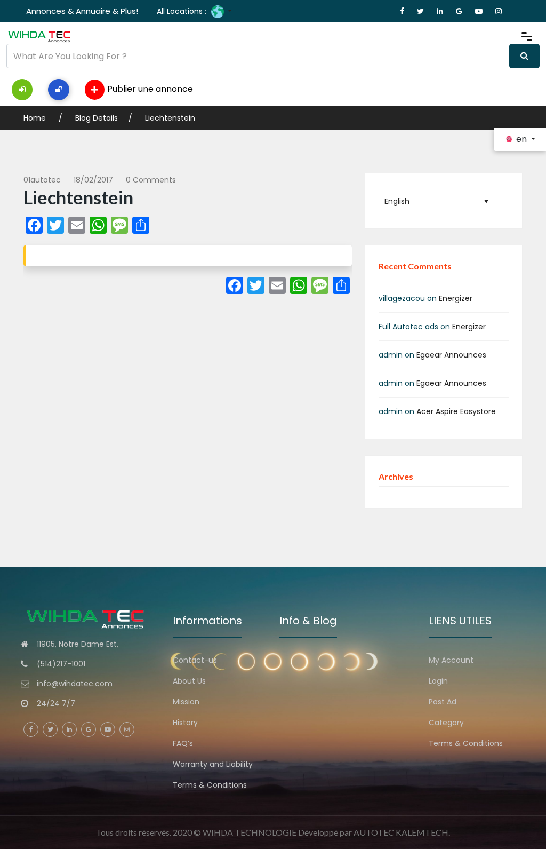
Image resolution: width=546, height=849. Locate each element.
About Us (189, 681)
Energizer (455, 298)
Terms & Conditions (210, 785)
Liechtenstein (170, 118)
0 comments (151, 179)
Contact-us (195, 660)
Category (446, 722)
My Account (451, 660)
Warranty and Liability (213, 764)
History (185, 722)
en (521, 139)
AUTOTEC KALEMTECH (401, 832)
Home (35, 118)
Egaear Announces (451, 355)
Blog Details (96, 118)
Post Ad (442, 701)
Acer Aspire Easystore (456, 411)
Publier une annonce (150, 89)
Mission (186, 701)
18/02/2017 (93, 179)
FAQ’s (183, 743)
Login (438, 681)
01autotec (42, 179)
